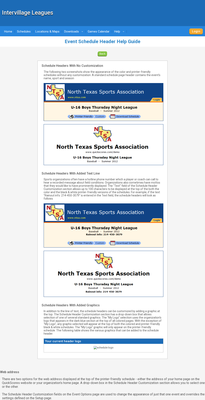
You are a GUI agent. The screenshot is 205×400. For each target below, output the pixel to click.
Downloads (74, 31)
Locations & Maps (47, 31)
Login (196, 31)
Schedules (24, 31)
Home (8, 31)
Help (120, 31)
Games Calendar (99, 31)
